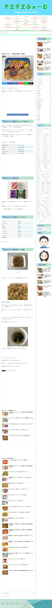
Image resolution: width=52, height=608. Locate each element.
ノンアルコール (44, 79)
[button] (51, 32)
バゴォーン (14, 370)
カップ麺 (4, 370)
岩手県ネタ (44, 106)
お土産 (44, 117)
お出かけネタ (44, 99)
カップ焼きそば (9, 370)
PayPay (44, 115)
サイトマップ (41, 603)
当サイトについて (47, 603)
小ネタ (44, 113)
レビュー (44, 97)
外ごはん (44, 95)
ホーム (2, 602)
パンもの (44, 88)
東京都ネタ (44, 102)
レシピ (44, 110)
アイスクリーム (44, 84)
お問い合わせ (26, 605)
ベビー (44, 121)
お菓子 (44, 86)
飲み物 (44, 93)
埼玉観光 (44, 108)
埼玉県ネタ (44, 104)
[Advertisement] (18, 44)
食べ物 (44, 90)
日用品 (44, 119)
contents (16, 114)
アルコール (44, 77)
